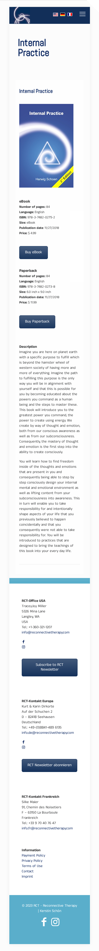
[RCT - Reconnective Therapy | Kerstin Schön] (21, 15)
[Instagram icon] (23, 647)
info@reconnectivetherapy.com (46, 633)
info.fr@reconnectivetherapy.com (47, 829)
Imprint (27, 877)
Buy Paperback (37, 321)
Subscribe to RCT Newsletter (49, 667)
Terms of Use (32, 866)
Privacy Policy (32, 861)
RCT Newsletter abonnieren (50, 765)
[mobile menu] (82, 15)
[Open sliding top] (93, 6)
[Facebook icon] (23, 642)
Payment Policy (33, 856)
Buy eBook (33, 252)
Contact (28, 872)
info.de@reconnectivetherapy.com (48, 733)
